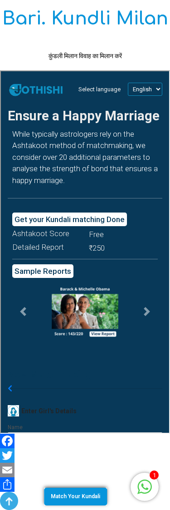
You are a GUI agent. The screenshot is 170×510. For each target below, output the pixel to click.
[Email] (85, 470)
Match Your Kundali (75, 496)
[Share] (85, 484)
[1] (144, 486)
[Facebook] (85, 441)
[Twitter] (85, 455)
